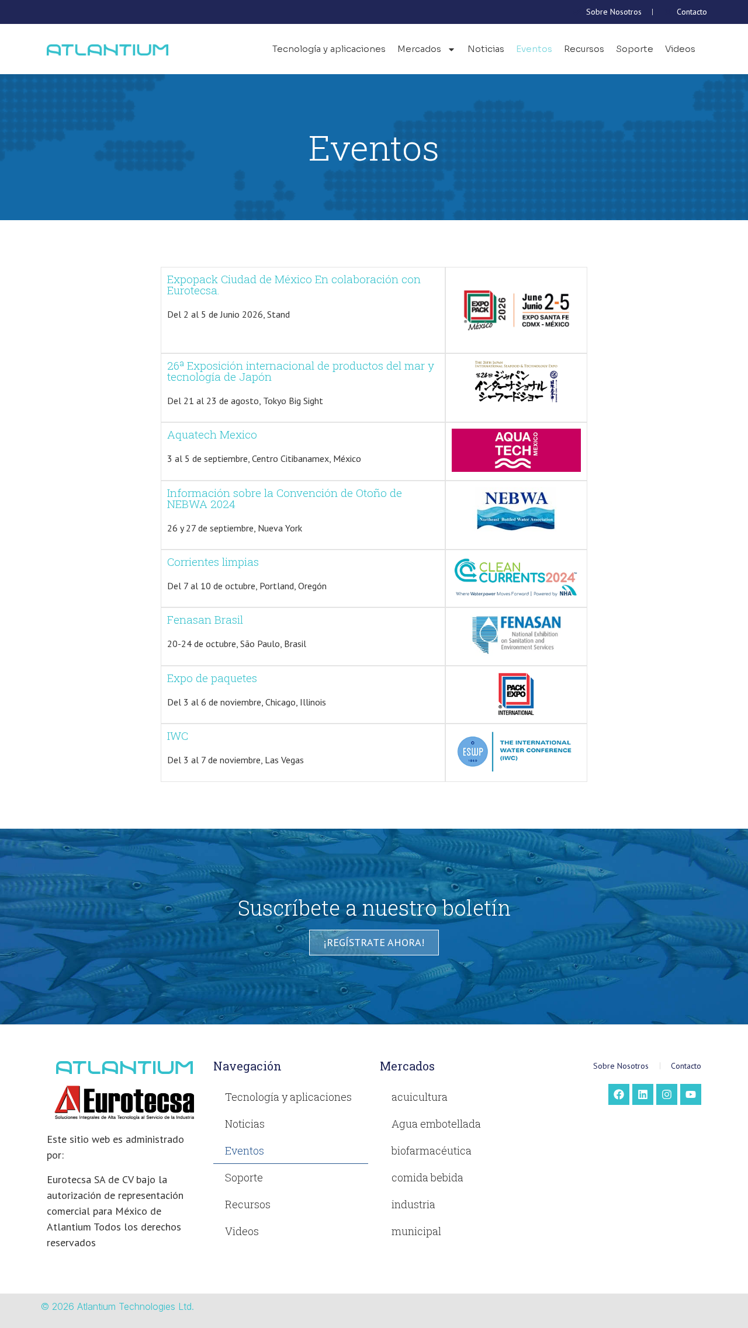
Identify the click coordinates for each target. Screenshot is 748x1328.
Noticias (486, 48)
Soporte (634, 48)
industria (413, 1204)
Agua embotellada (436, 1124)
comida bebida (427, 1177)
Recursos (584, 48)
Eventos (534, 48)
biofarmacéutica (432, 1150)
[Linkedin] (642, 1094)
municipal (416, 1231)
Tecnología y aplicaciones (329, 48)
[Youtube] (690, 1094)
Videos (680, 48)
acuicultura (420, 1097)
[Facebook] (618, 1094)
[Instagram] (666, 1094)
